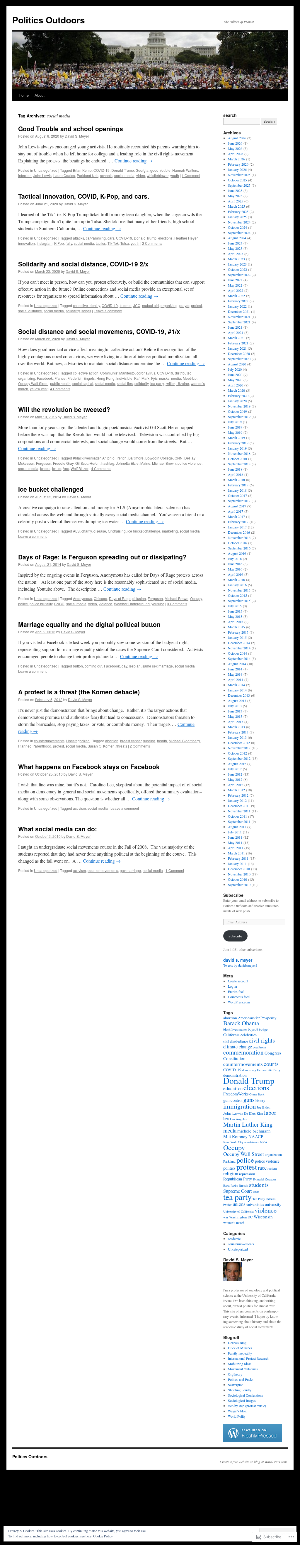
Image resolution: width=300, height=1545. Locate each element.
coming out (93, 665)
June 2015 (235, 611)
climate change (237, 1046)
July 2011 (235, 832)
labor (270, 1112)
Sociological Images (242, 1400)
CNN (179, 457)
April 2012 (235, 784)
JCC (136, 305)
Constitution (234, 1058)
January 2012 (237, 800)
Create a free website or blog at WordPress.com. (254, 1461)
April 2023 (235, 253)
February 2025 (238, 211)
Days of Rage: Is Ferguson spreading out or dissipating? (102, 556)
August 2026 (237, 138)
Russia (243, 1185)
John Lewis (42, 175)
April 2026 (235, 153)
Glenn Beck (256, 1094)
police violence (190, 463)
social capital (82, 383)
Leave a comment (108, 310)
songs (86, 310)
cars (111, 237)
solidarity (73, 310)
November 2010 (239, 874)
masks (164, 378)
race (262, 1167)
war (225, 1217)
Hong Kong (105, 378)
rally (69, 243)
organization (273, 1154)
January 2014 (237, 690)
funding (149, 740)
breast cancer (131, 740)
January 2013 (237, 737)
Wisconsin (263, 1217)
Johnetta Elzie (127, 463)
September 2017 (239, 500)
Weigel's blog (237, 1411)
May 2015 (235, 616)
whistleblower (157, 175)
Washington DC (241, 1217)
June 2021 (235, 327)
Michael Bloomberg (184, 740)
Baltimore (136, 457)
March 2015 (236, 627)
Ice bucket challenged (50, 489)
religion (230, 1173)
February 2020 (238, 395)
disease (99, 530)
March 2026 (236, 159)
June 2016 (235, 563)
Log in (232, 986)
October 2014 (237, 653)
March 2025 (236, 206)
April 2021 (235, 332)
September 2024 (239, 232)
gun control (233, 1100)
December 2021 (239, 311)
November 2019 (239, 406)
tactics (101, 243)
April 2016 (235, 574)
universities (255, 1204)
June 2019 (235, 427)
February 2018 (238, 485)
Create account (238, 981)
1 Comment (191, 175)
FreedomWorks (235, 1094)
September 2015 (239, 600)
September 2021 (239, 322)
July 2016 (235, 558)
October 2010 (237, 879)
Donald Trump (122, 170)
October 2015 (237, 595)
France (60, 378)
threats (121, 745)
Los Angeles (238, 1119)
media (176, 378)
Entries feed (236, 991)
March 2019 (236, 437)
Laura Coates (64, 175)
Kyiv (154, 378)
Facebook (45, 378)
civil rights (262, 1040)
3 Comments (177, 603)
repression (247, 1173)
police (23, 603)
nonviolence (251, 1142)
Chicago (100, 598)
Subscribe (233, 895)
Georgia (142, 170)
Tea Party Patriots (264, 1199)
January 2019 (237, 448)
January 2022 (237, 306)
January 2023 (237, 264)
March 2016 (236, 579)
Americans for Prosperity (257, 1017)
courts (271, 1064)
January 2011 (237, 863)
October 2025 (237, 180)
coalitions (259, 1047)
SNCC (59, 603)
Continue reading (133, 160)
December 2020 (239, 353)
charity (86, 530)
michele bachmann (253, 1131)
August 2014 (237, 663)
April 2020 (235, 385)
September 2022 (239, 274)
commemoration (243, 1052)
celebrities (249, 1034)
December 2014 (239, 642)
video (140, 175)
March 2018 (236, 479)
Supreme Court (237, 1191)
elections (165, 237)
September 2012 (239, 758)
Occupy (196, 598)
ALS (76, 530)
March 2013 (236, 726)
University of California (238, 1211)
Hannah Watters (185, 170)
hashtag (107, 463)
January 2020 (237, 400)
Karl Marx (141, 378)
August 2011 (237, 826)
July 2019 (235, 421)
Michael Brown (164, 463)
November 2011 (239, 811)
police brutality (41, 603)
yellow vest (38, 388)
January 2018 (237, 490)
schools (106, 175)
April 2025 (235, 201)
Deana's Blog (237, 1342)
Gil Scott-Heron (87, 463)
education (233, 1088)
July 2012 (235, 769)
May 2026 (235, 148)
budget (263, 1029)
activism (79, 808)
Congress (273, 1053)
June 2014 (235, 669)
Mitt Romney (235, 1136)
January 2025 (237, 216)
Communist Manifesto (117, 372)
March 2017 (236, 516)
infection (25, 175)
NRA (263, 1142)
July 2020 (235, 369)
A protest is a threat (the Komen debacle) (79, 691)
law (226, 1118)
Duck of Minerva (240, 1347)
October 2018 (237, 458)
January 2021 (237, 348)
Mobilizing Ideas (239, 1363)
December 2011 (239, 805)
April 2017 (235, 511)
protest (196, 305)
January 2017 (237, 527)
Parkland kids (87, 175)
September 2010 (239, 884)
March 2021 (236, 337)
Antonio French (114, 457)
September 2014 (239, 658)
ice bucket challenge (143, 530)
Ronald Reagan (264, 1179)
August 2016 (237, 553)
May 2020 (235, 379)
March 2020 (236, 390)
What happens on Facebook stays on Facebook (89, 766)
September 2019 (239, 416)
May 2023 (235, 248)
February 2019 (238, 443)
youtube (157, 603)
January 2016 (237, 584)
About (40, 95)
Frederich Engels (81, 378)
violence (105, 603)
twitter (170, 383)
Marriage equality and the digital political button (89, 624)
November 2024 (239, 222)
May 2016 (235, 569)
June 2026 (235, 143)
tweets (45, 468)
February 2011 (238, 858)
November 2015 (239, 590)
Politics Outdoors (48, 19)
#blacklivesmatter (86, 457)
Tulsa (124, 243)
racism (272, 1168)
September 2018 (239, 464)
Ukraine (182, 383)
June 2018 (235, 469)
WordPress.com (239, 1002)
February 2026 (238, 164)
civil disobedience (235, 1041)
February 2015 (238, 632)
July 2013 (235, 705)
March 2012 (236, 790)
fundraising (117, 530)
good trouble (160, 170)
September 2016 (239, 548)
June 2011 (235, 837)
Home (24, 95)
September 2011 (239, 821)
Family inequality (240, 1353)
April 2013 (235, 721)
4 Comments (60, 388)
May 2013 (235, 716)
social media (124, 175)
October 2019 (237, 411)
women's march (234, 1222)
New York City (233, 1142)
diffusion (139, 598)
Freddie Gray (63, 463)
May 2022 (235, 285)
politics (229, 1168)
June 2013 (235, 711)
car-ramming (96, 237)
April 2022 (235, 290)
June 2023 (235, 243)
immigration (239, 1106)
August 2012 (237, 763)
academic (234, 1238)
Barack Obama (241, 1023)
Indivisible (124, 378)
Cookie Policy (103, 1536)
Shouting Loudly (239, 1390)
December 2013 (239, 695)
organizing (169, 305)
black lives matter (235, 1029)
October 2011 (237, 816)
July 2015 (235, 606)
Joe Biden (263, 1107)
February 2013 (238, 732)
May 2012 (235, 779)
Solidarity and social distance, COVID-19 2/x (83, 263)
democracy (249, 1070)
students (259, 1184)
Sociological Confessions (245, 1395)
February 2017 (238, 521)
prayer (184, 305)
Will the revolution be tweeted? (64, 409)
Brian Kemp (82, 170)
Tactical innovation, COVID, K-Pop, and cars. (83, 196)
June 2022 (235, 280)
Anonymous (82, 598)
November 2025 (239, 174)
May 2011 (235, 842)
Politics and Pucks (240, 1379)
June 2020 (235, 374)
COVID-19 (101, 170)
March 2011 (236, 853)
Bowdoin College (159, 457)
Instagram (44, 243)
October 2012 (237, 753)
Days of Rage (120, 598)
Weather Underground (132, 603)
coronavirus (146, 372)
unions (239, 1204)
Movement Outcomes (243, 1369)
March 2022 (236, 295)
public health (60, 383)
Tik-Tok (113, 243)
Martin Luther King (248, 1124)
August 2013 (237, 700)
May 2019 (235, 432)
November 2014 (239, 648)
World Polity (237, 1416)
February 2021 (238, 343)
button (78, 665)
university (273, 1204)
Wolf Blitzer (79, 468)
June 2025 (235, 190)
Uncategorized (45, 170)
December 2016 (239, 532)
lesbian (135, 665)
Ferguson (43, 463)
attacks (78, 237)
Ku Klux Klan (253, 1113)
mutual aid (150, 305)
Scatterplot (235, 1384)
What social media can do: (57, 828)
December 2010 (239, 868)
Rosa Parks (230, 1185)
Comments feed (239, 996)
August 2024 (237, 237)
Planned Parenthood (34, 745)
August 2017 (237, 506)
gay (124, 665)
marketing (170, 530)
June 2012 (235, 774)
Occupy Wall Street (33, 383)
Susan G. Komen (101, 745)
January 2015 (237, 637)
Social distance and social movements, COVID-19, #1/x (99, 331)
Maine (145, 463)
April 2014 (235, 679)
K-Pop (59, 243)
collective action (85, 372)
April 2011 (235, 847)
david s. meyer (237, 960)
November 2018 (239, 453)
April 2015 (235, 621)
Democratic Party (268, 1070)
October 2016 (237, 542)
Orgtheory (235, 1374)
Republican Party (237, 1179)
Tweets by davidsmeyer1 (240, 965)
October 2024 (237, 227)
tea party (157, 383)
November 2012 (239, 747)
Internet (126, 305)
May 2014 (235, 674)
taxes (256, 1191)
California (231, 1034)
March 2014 (236, 684)
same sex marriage (157, 665)
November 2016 (239, 537)
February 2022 (238, 301)
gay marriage (130, 870)
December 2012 (239, 742)
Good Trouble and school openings (70, 128)
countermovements (49, 740)
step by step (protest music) (247, 1405)
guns (249, 1099)
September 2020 (239, 358)
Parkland (229, 1161)
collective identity (86, 305)
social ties (125, 383)
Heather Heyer (185, 237)
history (260, 1100)
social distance (30, 310)
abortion (111, 740)
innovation (26, 243)
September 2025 (239, 185)
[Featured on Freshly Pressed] (252, 1440)
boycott (253, 1029)
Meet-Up (190, 378)
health (162, 740)
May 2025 (235, 195)
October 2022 (237, 269)
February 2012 (238, 795)
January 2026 (237, 169)
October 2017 (237, 495)
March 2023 (236, 258)
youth (174, 175)
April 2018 (235, 474)
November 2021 (239, 316)
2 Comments (152, 243)
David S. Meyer (77, 135)
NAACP (255, 1136)
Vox (66, 468)
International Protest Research (248, 1358)
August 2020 (237, 364)
